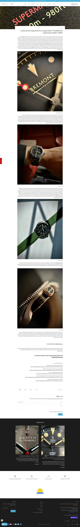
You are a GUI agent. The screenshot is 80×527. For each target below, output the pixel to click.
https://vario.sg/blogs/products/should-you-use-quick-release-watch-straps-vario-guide (47, 366)
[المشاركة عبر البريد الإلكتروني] (20, 390)
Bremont (48, 43)
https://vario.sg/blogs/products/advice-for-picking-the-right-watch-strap (49, 373)
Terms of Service (58, 398)
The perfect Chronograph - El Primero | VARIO (29, 456)
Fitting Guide (40, 508)
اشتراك (13, 511)
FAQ (41, 507)
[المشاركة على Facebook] (36, 390)
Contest (41, 510)
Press (41, 503)
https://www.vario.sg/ (57, 357)
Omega (32, 47)
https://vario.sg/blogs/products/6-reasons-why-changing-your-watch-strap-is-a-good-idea (46, 370)
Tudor (44, 47)
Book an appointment (73, 511)
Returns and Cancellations (37, 512)
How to (41, 505)
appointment (37, 1)
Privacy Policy (50, 398)
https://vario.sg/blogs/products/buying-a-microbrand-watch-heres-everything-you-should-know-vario (44, 377)
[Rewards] (4, 524)
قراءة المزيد (63, 467)
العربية (68, 524)
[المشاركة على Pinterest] (25, 390)
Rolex (23, 36)
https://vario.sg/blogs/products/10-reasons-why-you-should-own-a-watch (49, 380)
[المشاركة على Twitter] (31, 390)
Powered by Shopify (45, 524)
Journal (41, 501)
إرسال (60, 414)
